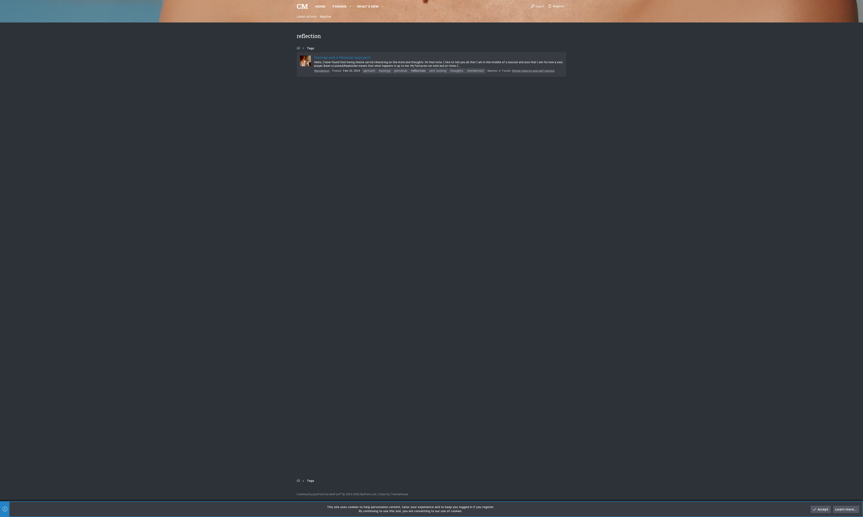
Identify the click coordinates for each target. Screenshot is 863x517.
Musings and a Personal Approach (342, 57)
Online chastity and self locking (533, 70)
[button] (350, 6)
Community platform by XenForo (337, 494)
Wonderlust (321, 70)
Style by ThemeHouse (393, 494)
